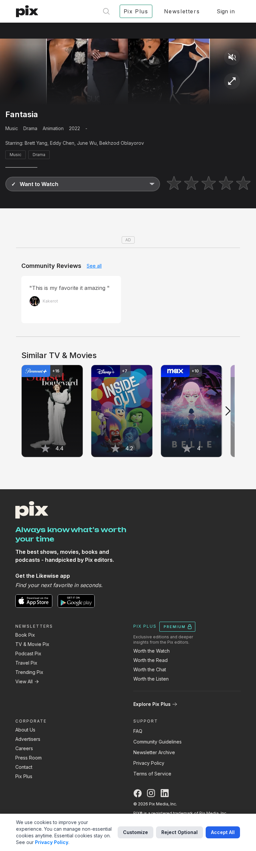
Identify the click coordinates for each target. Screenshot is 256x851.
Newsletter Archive (154, 752)
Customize (135, 832)
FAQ (137, 731)
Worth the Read (150, 660)
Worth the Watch (151, 651)
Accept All (223, 832)
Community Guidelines (157, 742)
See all (94, 266)
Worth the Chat (149, 669)
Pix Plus (23, 776)
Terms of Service (152, 773)
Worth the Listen (151, 679)
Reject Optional (179, 832)
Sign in (226, 11)
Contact (23, 767)
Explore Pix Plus (152, 704)
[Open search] (106, 11)
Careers (24, 748)
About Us (25, 730)
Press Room (28, 757)
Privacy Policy (148, 763)
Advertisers (27, 739)
